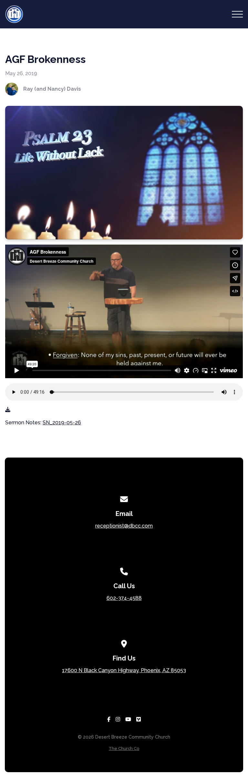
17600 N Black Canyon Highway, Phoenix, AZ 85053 (124, 670)
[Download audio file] (7, 410)
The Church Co (124, 748)
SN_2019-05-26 (62, 422)
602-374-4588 (124, 598)
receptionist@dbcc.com (124, 526)
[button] (237, 14)
